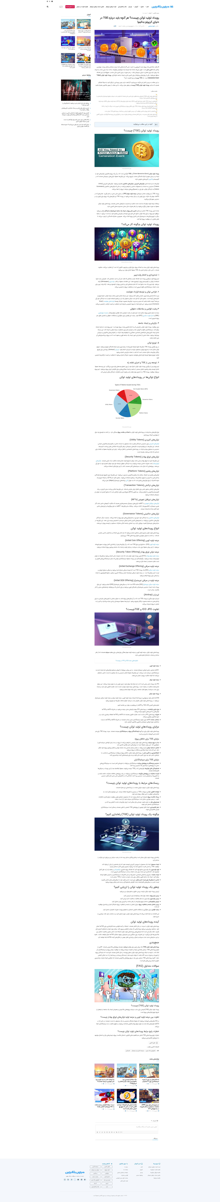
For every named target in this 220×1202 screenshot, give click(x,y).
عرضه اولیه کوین (154, 544)
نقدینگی (128, 1051)
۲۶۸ (78, 99)
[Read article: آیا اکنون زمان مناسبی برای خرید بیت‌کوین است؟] (68, 41)
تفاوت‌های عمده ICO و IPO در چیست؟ (127, 661)
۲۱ (102, 1109)
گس (127, 480)
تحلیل (142, 7)
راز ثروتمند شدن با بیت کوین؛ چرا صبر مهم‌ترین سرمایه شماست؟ (105, 1080)
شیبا (107, 1187)
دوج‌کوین (107, 1173)
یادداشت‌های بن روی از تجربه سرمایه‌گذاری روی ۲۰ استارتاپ (150, 1080)
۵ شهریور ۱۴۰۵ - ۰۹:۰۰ (109, 1109)
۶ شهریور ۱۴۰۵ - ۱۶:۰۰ (131, 1085)
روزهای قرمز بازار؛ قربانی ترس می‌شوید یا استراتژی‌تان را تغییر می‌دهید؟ (75, 104)
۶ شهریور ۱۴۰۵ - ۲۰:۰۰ (153, 1084)
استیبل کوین (107, 1176)
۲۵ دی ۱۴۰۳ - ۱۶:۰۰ (139, 26)
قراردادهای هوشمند (109, 301)
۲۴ (146, 1084)
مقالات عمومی (143, 1076)
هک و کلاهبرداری (122, 7)
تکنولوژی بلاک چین (150, 1051)
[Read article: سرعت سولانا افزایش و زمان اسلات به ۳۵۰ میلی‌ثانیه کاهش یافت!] (104, 1096)
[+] (121, 1132)
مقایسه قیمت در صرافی (82, 7)
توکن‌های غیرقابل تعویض (152, 503)
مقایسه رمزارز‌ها (157, 1178)
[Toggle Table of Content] (155, 124)
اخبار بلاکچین (120, 1101)
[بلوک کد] (114, 1132)
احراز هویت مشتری (148, 316)
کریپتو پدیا (145, 13)
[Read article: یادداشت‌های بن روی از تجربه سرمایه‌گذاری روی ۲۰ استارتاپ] (149, 1071)
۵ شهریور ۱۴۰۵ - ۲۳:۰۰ (153, 1111)
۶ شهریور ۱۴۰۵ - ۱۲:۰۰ (109, 1084)
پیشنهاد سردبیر (139, 1175)
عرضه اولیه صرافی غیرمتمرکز (151, 584)
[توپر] (97, 1132)
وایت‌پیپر (111, 281)
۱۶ (124, 1111)
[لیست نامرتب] (109, 1132)
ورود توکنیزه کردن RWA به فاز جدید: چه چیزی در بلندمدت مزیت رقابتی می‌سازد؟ (84, 66)
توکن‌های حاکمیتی (154, 518)
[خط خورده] (104, 1132)
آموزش (136, 7)
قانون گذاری (107, 1166)
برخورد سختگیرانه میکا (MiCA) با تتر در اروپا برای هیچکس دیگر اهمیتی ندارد (68, 66)
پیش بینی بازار (107, 1180)
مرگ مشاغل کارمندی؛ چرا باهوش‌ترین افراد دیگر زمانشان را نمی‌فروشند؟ (127, 1081)
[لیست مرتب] (107, 1132)
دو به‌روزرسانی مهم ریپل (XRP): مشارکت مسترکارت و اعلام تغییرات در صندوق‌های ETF (149, 1107)
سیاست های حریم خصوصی (122, 1178)
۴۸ (102, 1084)
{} (118, 1132)
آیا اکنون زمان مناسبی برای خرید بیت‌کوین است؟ (68, 48)
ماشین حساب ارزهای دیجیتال (97, 7)
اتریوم (107, 1183)
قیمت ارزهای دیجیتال (111, 7)
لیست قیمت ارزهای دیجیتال (154, 1167)
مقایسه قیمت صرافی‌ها (155, 1170)
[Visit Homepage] (162, 6)
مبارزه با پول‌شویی (103, 313)
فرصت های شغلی (124, 1181)
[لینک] (116, 1132)
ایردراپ (130, 7)
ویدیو (141, 1172)
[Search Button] (47, 7)
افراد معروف (106, 1170)
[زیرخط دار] (102, 1132)
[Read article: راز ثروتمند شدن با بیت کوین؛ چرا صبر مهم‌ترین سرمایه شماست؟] (104, 1071)
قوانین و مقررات (124, 1175)
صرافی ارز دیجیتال (95, 1170)
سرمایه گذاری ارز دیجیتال (138, 1051)
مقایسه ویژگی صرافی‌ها (155, 1172)
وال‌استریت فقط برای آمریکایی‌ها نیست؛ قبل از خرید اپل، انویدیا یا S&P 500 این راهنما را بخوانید (76, 94)
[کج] (100, 1132)
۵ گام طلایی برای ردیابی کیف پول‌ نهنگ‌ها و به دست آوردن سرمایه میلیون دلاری (76, 120)
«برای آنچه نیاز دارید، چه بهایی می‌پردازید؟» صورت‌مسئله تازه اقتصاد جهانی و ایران (75, 125)
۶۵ (124, 1085)
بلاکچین (151, 179)
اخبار (148, 7)
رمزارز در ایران (95, 1176)
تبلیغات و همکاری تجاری (122, 1172)
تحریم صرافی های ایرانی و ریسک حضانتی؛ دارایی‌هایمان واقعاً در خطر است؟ (75, 109)
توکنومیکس (117, 869)
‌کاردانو (95, 1183)
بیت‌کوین (95, 1173)
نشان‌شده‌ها (69, 7)
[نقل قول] (112, 1132)
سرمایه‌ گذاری (95, 1166)
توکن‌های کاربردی (154, 444)
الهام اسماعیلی (151, 26)
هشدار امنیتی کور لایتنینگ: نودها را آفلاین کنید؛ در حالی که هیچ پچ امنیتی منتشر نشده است (127, 1107)
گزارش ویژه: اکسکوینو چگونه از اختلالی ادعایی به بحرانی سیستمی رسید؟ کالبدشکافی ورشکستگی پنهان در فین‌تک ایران (75, 114)
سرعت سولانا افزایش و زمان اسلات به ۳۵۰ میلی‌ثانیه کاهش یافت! (104, 1106)
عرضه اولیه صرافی (154, 570)
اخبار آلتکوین (143, 1101)
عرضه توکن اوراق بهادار (152, 556)
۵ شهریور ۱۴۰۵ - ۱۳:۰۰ (131, 1111)
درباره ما (126, 1167)
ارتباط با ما (125, 1170)
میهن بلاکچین (156, 13)
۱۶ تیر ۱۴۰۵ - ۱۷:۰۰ (84, 99)
